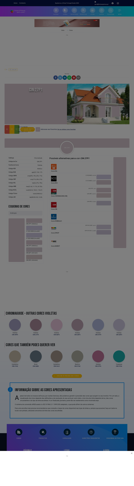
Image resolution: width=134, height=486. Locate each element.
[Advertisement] (67, 469)
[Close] (131, 453)
